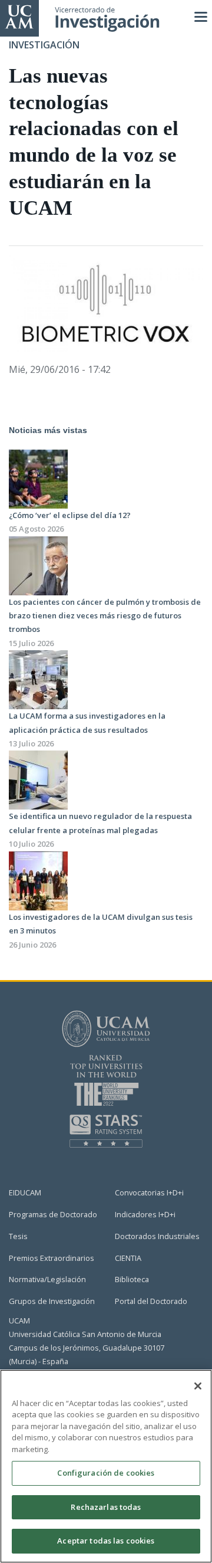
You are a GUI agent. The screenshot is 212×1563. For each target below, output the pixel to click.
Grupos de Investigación (52, 1301)
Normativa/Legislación (47, 1279)
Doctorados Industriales (157, 1236)
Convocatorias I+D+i (149, 1192)
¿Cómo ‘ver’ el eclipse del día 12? (70, 515)
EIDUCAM (25, 1192)
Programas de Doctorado (53, 1214)
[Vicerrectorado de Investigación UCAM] (19, 15)
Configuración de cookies (105, 1472)
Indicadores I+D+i (145, 1214)
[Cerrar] (198, 1386)
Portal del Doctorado (151, 1301)
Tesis (18, 1236)
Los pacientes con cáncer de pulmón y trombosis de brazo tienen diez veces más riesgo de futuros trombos (105, 616)
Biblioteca (132, 1279)
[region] (106, 1466)
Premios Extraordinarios (51, 1258)
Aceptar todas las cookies (105, 1540)
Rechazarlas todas (106, 1507)
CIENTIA (128, 1258)
